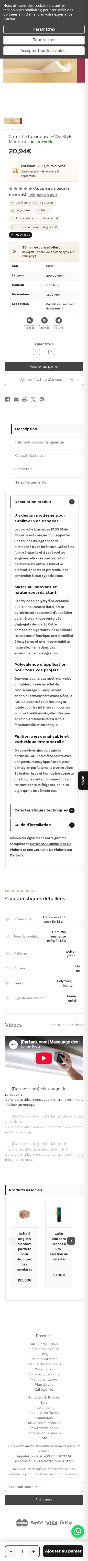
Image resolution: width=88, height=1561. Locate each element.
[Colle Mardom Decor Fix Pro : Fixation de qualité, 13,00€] (58, 1214)
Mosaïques (44, 1418)
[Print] (24, 399)
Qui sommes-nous (44, 1344)
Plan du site (44, 1384)
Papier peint (44, 1408)
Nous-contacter (44, 1359)
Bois (44, 1402)
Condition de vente (44, 1349)
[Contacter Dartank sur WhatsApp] (77, 1531)
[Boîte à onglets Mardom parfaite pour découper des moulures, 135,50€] (24, 1214)
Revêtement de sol (44, 1428)
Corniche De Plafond (50, 850)
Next (71, 1241)
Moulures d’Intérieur (44, 1423)
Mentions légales (44, 1379)
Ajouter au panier (63, 1551)
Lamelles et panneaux (44, 1433)
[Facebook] (7, 399)
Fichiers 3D (25, 469)
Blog (44, 1354)
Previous (12, 1241)
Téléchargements (30, 482)
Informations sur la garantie (39, 442)
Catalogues (44, 1369)
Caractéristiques (29, 455)
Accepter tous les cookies (44, 50)
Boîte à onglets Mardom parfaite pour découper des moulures (24, 1251)
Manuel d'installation (44, 1364)
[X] (33, 399)
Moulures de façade (44, 1413)
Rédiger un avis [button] (42, 195)
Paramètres (44, 29)
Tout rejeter (44, 40)
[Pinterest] (41, 399)
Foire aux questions (44, 1374)
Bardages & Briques (44, 1397)
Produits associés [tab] (25, 1190)
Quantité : (44, 344)
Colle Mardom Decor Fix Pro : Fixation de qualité (59, 1246)
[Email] (16, 399)
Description (26, 429)
